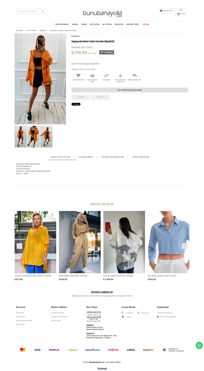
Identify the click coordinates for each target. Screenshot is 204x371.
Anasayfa (20, 313)
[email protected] (93, 321)
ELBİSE (75, 24)
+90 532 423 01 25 (93, 315)
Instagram (145, 313)
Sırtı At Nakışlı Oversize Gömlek (118, 276)
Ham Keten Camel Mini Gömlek (73, 276)
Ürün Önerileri (141, 157)
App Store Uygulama (168, 317)
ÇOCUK (146, 24)
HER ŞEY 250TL (132, 24)
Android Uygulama (165, 313)
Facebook (129, 313)
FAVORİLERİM (168, 11)
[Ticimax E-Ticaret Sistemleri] (102, 369)
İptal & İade (56, 320)
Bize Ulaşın (20, 324)
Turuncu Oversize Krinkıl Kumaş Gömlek (33, 276)
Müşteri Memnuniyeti (24, 320)
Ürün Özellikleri (60, 157)
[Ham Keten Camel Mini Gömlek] (80, 242)
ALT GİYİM (107, 24)
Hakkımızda (21, 317)
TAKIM (84, 24)
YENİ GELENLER (62, 24)
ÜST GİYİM (94, 24)
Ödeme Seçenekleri (113, 157)
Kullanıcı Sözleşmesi (59, 317)
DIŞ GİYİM (119, 24)
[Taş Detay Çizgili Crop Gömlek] (168, 242)
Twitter (128, 317)
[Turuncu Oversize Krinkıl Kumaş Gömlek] (35, 242)
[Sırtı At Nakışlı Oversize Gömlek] (124, 242)
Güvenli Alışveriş (57, 313)
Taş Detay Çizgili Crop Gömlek (162, 276)
